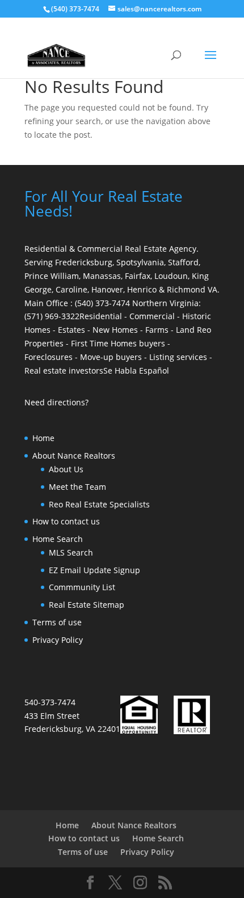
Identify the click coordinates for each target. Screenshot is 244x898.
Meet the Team (77, 486)
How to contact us (66, 521)
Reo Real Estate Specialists (99, 504)
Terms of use (57, 622)
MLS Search (71, 552)
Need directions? (56, 402)
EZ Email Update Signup (94, 570)
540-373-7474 (49, 702)
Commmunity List (82, 587)
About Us (66, 469)
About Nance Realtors (73, 455)
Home (43, 438)
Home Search (57, 538)
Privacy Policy (57, 639)
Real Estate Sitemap (86, 604)
